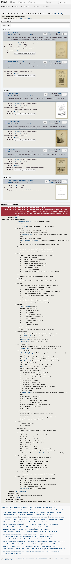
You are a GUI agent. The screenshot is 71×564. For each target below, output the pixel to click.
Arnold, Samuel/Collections (10, 529)
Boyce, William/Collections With (54, 551)
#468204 (10, 182)
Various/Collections (49, 509)
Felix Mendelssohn (26, 360)
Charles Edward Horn (27, 366)
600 (30, 182)
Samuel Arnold (25, 339)
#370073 (10, 95)
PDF (49, 33)
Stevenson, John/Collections (27, 526)
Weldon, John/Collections (51, 524)
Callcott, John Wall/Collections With (52, 543)
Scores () (6, 25)
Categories (5, 507)
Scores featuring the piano (26, 514)
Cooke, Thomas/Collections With (35, 548)
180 (31, 34)
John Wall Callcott (26, 335)
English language (7, 519)
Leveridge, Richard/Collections (19, 522)
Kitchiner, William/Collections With (12, 553)
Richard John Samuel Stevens (29, 240)
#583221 (10, 63)
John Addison (17, 42)
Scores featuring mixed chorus (39, 517)
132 (32, 63)
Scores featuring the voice (10, 514)
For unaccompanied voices (10, 517)
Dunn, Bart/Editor (31, 509)
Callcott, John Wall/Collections (45, 526)
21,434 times (59, 558)
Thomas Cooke (25, 358)
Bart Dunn (16, 186)
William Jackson (43, 453)
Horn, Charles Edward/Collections (12, 534)
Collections (6, 522)
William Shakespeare (20, 491)
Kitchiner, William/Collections (10, 536)
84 (30, 151)
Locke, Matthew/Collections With (12, 543)
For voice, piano (41, 512)
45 (30, 123)
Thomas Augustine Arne (24, 221)
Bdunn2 (52, 182)
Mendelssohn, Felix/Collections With (55, 548)
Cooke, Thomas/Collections (30, 531)
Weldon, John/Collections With (57, 541)
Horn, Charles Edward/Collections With (13, 551)
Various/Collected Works (27, 536)
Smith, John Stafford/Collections (33, 524)
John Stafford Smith (26, 234)
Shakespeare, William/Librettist (38, 519)
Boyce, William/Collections (47, 534)
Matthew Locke (25, 306)
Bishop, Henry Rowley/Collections (12, 531)
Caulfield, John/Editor (49, 507)
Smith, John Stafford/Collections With (37, 541)
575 (30, 95)
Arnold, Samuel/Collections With (11, 546)
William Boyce (25, 488)
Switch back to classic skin (17, 560)
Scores (40, 509)
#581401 (10, 123)
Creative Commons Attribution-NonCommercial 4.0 (27, 190)
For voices (49, 514)
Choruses (32, 512)
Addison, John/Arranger (34, 507)
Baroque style (59, 509)
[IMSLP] (4, 2)
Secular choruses (23, 512)
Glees (24, 18)
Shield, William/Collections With (30, 546)
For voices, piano (40, 514)
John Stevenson (25, 333)
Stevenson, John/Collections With (31, 543)
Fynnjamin (51, 34)
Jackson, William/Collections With (35, 551)
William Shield (25, 341)
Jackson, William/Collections (30, 534)
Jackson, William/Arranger (21, 519)
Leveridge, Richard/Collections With (12, 539)
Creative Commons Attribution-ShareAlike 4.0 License (32, 558)
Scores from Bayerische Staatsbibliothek (14, 509)
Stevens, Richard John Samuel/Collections (40, 522)
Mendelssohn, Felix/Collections (48, 531)
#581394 (10, 151)
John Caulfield (17, 45)
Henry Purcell (23, 226)
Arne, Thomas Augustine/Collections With (14, 541)
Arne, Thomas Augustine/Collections (13, 524)
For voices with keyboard (54, 512)
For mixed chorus (24, 517)
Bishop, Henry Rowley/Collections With (13, 548)
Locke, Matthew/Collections (10, 526)
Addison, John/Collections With (49, 546)
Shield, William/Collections (26, 529)
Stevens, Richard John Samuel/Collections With (37, 539)
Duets (20, 18)
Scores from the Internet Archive (18, 507)
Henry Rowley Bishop (27, 353)
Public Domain (17, 51)
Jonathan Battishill (27, 392)
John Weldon (25, 251)
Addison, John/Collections (42, 529)
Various (58, 13)
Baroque (17, 497)
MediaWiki (6, 560)
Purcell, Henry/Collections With (43, 536)
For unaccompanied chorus (57, 517)
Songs (16, 18)
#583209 (10, 34)
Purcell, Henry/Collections (56, 519)
